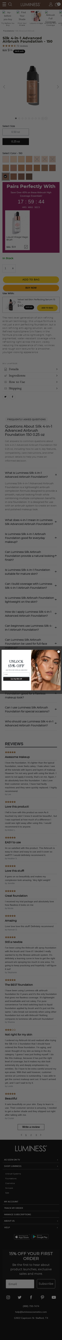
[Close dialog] (58, 651)
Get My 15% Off (16, 679)
